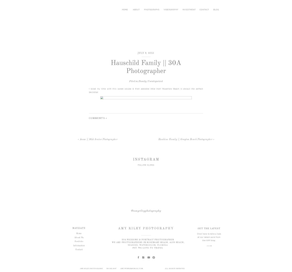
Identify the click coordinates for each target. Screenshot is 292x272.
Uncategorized (155, 81)
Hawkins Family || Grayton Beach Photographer (185, 139)
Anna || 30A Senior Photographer (98, 139)
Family (142, 81)
